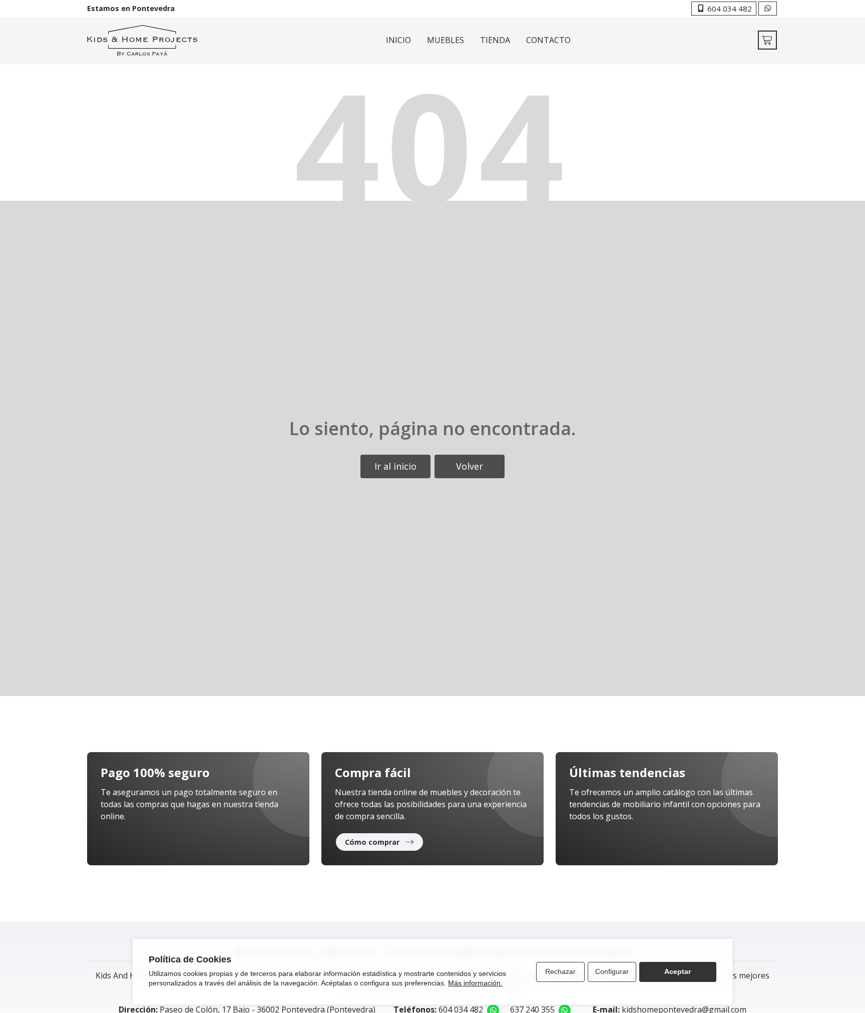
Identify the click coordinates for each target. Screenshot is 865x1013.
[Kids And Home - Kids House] (142, 40)
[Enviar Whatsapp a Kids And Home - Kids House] (767, 8)
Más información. (475, 983)
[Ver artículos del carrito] (767, 40)
